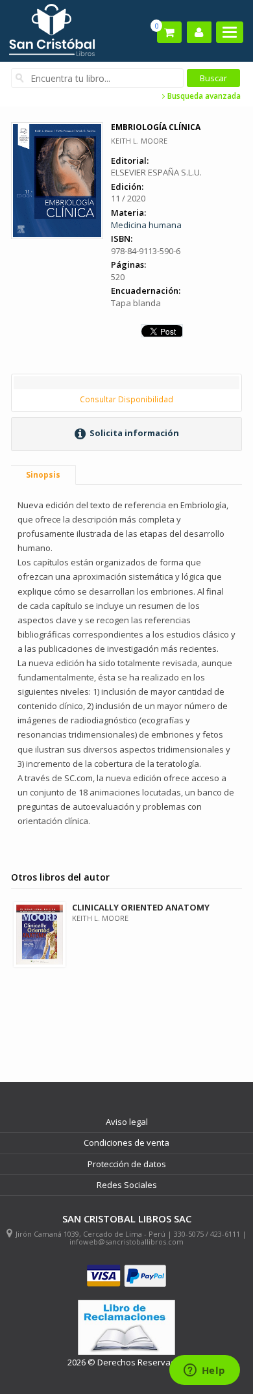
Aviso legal (127, 1122)
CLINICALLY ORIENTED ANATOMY (141, 907)
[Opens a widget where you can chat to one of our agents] (204, 1371)
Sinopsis (43, 474)
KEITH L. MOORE (139, 141)
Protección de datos (127, 1164)
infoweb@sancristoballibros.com (126, 1241)
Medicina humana (146, 225)
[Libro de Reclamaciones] (126, 1327)
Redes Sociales (127, 1185)
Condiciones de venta (126, 1142)
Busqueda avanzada (203, 96)
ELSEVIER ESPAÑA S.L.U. (156, 172)
